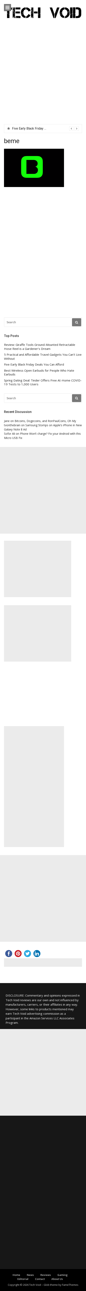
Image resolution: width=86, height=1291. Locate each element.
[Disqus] (43, 253)
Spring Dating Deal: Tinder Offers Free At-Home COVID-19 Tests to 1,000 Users (43, 382)
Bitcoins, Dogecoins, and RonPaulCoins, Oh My (45, 421)
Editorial (22, 1279)
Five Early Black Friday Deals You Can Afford (43, 128)
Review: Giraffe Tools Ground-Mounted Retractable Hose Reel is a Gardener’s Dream (39, 347)
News (30, 1275)
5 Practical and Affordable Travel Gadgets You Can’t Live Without (43, 357)
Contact (40, 1279)
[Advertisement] (43, 78)
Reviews (45, 1275)
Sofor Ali (9, 434)
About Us (57, 1279)
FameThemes (70, 1285)
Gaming (62, 1275)
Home (16, 1275)
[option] (45, 128)
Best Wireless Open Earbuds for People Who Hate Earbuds (39, 372)
